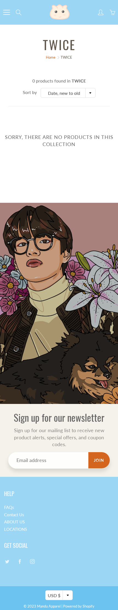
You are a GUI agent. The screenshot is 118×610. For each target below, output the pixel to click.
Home (50, 57)
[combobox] (68, 93)
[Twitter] (7, 561)
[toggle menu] (6, 12)
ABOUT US (14, 522)
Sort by (30, 92)
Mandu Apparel (49, 606)
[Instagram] (32, 561)
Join (99, 460)
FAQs (9, 507)
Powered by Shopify (78, 606)
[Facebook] (19, 561)
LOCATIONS (15, 529)
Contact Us (14, 514)
